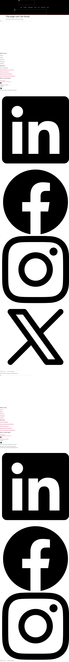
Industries (2, 61)
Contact (2, 63)
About (48, 7)
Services (2, 59)
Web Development (4, 72)
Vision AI (35, 7)
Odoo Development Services (7, 70)
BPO (39, 7)
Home (21, 7)
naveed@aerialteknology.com (5, 81)
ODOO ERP (25, 7)
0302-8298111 (2, 80)
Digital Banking (30, 7)
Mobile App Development (6, 74)
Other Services (43, 7)
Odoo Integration (4, 68)
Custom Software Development (7, 76)
